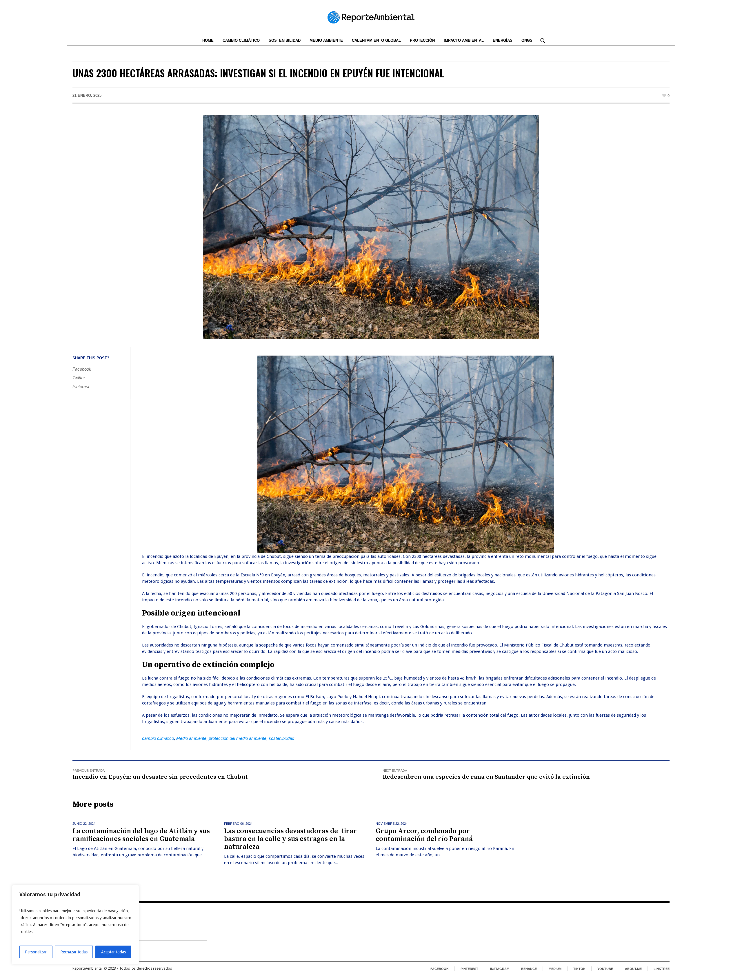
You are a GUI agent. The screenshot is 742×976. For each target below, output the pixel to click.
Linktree (662, 968)
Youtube (605, 968)
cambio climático (158, 738)
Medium (555, 968)
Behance (529, 968)
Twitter (78, 377)
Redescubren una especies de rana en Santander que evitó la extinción (486, 777)
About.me (633, 968)
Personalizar (36, 952)
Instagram (499, 968)
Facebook (81, 369)
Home (79, 936)
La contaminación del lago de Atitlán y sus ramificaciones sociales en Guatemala (141, 835)
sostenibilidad (281, 738)
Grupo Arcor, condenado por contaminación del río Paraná (424, 835)
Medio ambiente (191, 738)
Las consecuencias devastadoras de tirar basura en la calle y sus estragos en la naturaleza (290, 839)
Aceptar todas (113, 952)
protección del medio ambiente (237, 738)
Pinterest (80, 386)
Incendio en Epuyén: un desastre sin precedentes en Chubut (160, 777)
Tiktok (579, 968)
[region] (75, 924)
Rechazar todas (74, 952)
